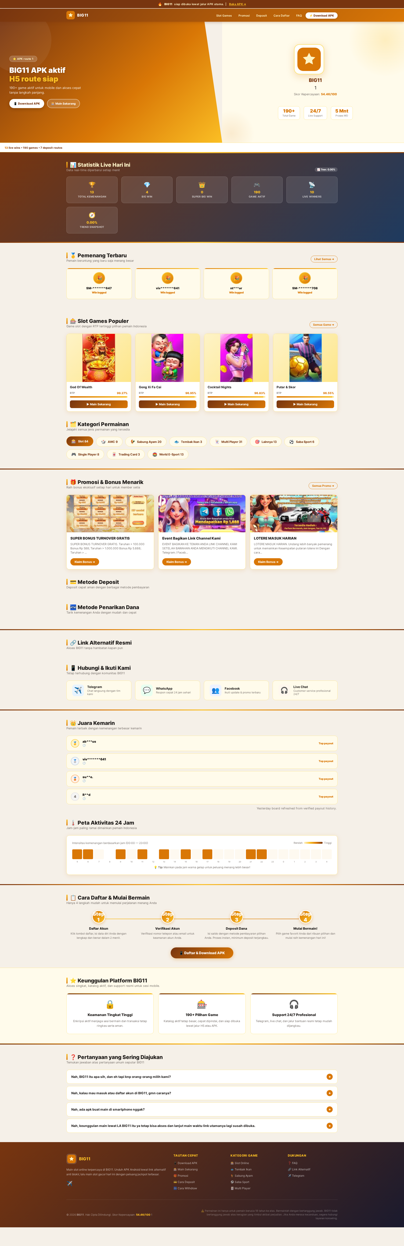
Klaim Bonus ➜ (85, 562)
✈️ (69, 1183)
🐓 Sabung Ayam (242, 1175)
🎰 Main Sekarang (63, 103)
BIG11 (82, 15)
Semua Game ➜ (323, 324)
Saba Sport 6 (301, 441)
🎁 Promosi (180, 1175)
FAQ (299, 15)
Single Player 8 (85, 454)
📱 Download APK (27, 103)
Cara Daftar (282, 15)
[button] (202, 1077)
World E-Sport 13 (168, 454)
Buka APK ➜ (237, 4)
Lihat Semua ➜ (324, 259)
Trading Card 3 (126, 454)
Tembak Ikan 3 (188, 441)
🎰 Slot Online (240, 1163)
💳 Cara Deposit (184, 1182)
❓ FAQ (292, 1163)
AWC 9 (109, 441)
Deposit (261, 15)
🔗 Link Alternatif (299, 1169)
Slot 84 (79, 441)
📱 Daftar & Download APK (202, 953)
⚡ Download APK (321, 15)
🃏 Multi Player (240, 1188)
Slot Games (224, 15)
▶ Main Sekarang (99, 404)
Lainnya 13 (266, 441)
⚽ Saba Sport (240, 1182)
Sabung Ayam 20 (146, 441)
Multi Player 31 (228, 441)
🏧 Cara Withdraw (185, 1188)
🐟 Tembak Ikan (241, 1169)
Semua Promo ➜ (323, 485)
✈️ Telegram (296, 1175)
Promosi (244, 15)
